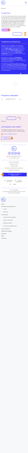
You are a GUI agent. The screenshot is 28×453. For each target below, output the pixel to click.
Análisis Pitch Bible (8, 220)
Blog (2, 236)
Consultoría (4, 214)
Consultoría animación (14, 170)
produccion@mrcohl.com (10, 134)
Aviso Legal (4, 191)
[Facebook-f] (9, 153)
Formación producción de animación (14, 168)
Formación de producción (8, 206)
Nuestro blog (14, 166)
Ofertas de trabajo (6, 231)
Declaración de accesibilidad (14, 192)
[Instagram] (15, 153)
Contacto (4, 238)
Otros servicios (5, 228)
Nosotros (3, 233)
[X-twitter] (12, 153)
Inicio (2, 204)
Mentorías (5, 211)
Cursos (5, 209)
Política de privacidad (12, 191)
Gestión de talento (7, 223)
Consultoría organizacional (10, 226)
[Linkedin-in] (18, 153)
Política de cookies (21, 191)
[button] (15, 85)
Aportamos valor (14, 164)
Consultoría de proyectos (9, 217)
